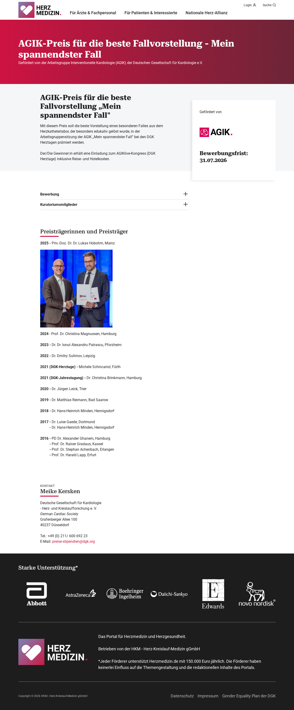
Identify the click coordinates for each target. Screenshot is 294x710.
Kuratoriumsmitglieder (58, 204)
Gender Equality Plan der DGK (249, 695)
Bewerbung (49, 194)
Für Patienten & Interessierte (150, 12)
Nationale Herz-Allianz (207, 12)
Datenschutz (182, 695)
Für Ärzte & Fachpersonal (93, 12)
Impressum (208, 695)
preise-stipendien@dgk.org (73, 541)
